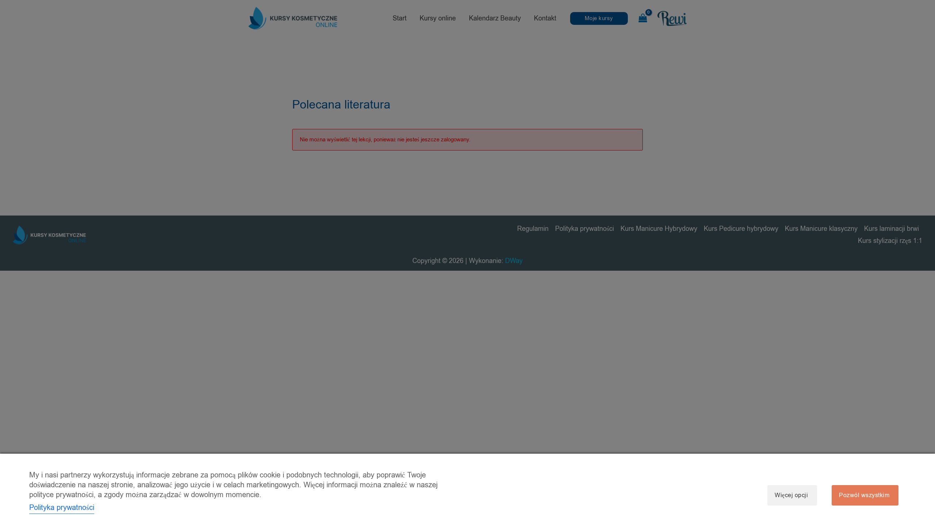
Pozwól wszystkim (864, 495)
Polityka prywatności (61, 507)
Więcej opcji (791, 495)
